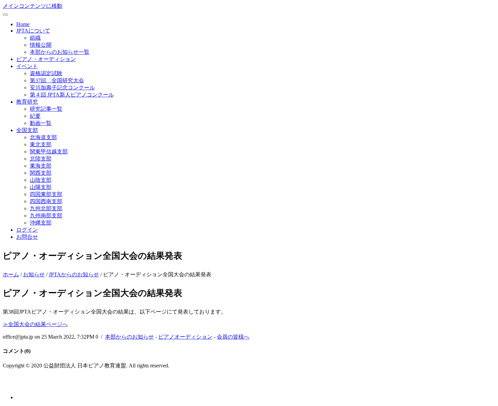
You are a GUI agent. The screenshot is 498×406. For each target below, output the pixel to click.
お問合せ (27, 237)
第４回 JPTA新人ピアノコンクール (72, 95)
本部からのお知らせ (129, 337)
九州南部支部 (46, 215)
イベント (27, 66)
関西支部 (40, 173)
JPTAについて (33, 31)
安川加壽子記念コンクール (62, 87)
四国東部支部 (46, 194)
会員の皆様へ (233, 337)
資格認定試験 (46, 73)
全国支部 (27, 130)
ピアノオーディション (185, 337)
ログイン (27, 230)
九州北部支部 (46, 208)
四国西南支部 (46, 201)
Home (22, 24)
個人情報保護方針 (24, 385)
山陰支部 (40, 180)
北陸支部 (40, 159)
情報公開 (40, 45)
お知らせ (34, 274)
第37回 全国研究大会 (57, 80)
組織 (35, 38)
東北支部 (40, 144)
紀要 (35, 116)
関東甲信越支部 (49, 151)
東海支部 (40, 166)
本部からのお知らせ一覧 (59, 52)
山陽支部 (40, 187)
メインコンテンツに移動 (32, 6)
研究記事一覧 (46, 109)
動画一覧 (40, 123)
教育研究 (27, 102)
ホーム (11, 274)
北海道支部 (43, 137)
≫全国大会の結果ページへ (35, 324)
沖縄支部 (40, 223)
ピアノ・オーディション (46, 59)
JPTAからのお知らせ (74, 274)
